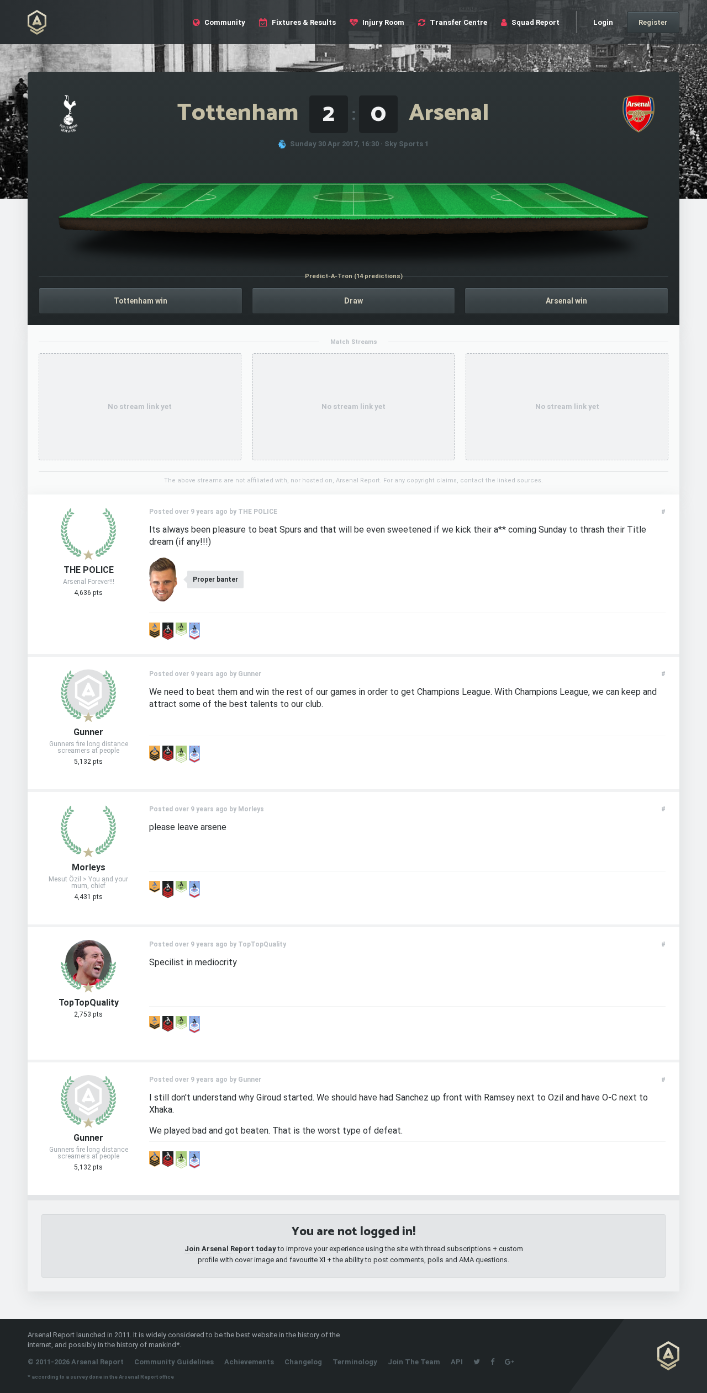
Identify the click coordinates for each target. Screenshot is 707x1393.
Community (224, 22)
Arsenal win (566, 300)
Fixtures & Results (303, 22)
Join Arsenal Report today (230, 1249)
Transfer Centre (457, 22)
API (457, 1362)
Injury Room (382, 22)
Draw (353, 300)
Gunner (88, 732)
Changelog (303, 1362)
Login (603, 22)
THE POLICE (89, 570)
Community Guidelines (174, 1362)
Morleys (88, 867)
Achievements (249, 1362)
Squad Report (535, 22)
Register (653, 22)
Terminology (355, 1362)
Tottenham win (140, 300)
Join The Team (414, 1362)
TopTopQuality (89, 1002)
